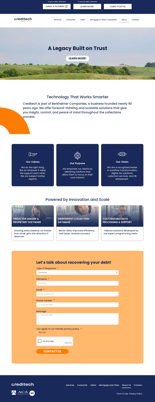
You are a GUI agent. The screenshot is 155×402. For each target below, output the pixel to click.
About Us (126, 385)
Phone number (44, 301)
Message (41, 311)
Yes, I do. (42, 332)
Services (57, 19)
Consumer (70, 19)
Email (39, 290)
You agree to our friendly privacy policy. (58, 329)
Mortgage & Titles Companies (103, 19)
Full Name (41, 279)
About (124, 19)
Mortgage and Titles (109, 385)
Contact (135, 19)
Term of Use (122, 393)
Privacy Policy (135, 393)
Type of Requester (46, 268)
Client (82, 19)
